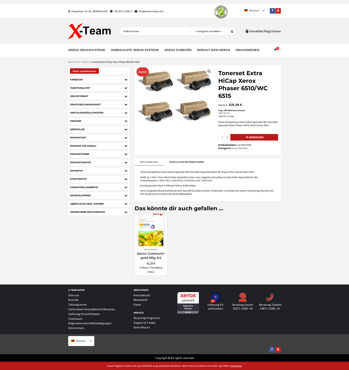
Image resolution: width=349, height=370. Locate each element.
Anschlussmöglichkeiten (86, 112)
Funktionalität (80, 88)
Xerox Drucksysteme (86, 50)
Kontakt (73, 300)
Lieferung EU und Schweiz (84, 314)
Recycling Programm (147, 318)
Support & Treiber (145, 322)
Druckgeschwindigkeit (85, 104)
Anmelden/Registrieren (265, 31)
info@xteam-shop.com (151, 11)
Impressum (75, 318)
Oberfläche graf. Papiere (87, 203)
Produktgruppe (80, 162)
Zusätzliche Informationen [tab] (186, 162)
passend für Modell (83, 146)
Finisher (75, 121)
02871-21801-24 (242, 308)
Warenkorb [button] (152, 244)
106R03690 (177, 180)
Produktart (78, 137)
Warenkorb (256, 137)
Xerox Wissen (142, 327)
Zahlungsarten (77, 304)
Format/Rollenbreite (84, 187)
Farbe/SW (76, 79)
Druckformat (79, 96)
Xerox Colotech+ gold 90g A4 (151, 256)
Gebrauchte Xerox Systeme (135, 50)
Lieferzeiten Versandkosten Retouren (91, 309)
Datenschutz (76, 328)
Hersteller (77, 129)
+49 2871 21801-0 (123, 11)
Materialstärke (80, 195)
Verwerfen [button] (236, 365)
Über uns (73, 295)
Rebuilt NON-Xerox (213, 50)
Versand (226, 113)
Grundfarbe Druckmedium (87, 212)
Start (70, 62)
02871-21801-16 (270, 308)
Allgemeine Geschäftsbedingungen (89, 323)
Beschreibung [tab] (149, 162)
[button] (209, 71)
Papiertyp (76, 170)
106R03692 (206, 180)
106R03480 (164, 180)
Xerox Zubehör (178, 50)
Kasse (137, 304)
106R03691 (190, 180)
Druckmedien (247, 50)
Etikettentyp (78, 179)
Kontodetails (142, 295)
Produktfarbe (79, 154)
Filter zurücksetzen (84, 71)
